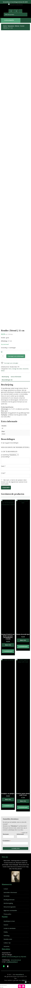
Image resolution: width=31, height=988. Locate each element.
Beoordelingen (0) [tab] (7, 380)
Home (5, 26)
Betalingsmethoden (9, 899)
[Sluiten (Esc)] (6, 985)
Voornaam (6, 834)
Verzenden (6, 896)
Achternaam (20, 834)
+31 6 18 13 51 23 (16, 960)
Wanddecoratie (8, 939)
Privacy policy (7, 914)
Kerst (9, 369)
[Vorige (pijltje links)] (0, 987)
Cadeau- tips (7, 943)
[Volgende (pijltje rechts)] (2, 987)
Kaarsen (6, 925)
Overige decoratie (17, 369)
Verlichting (6, 935)
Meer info (8, 645)
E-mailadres (7, 841)
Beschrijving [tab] (5, 376)
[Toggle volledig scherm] (2, 985)
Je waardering (5, 455)
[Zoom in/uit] (0, 985)
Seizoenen (11, 26)
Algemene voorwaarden (10, 910)
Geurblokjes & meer (9, 921)
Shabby (6, 932)
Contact (6, 889)
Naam (3, 466)
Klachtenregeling (8, 903)
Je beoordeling (5, 457)
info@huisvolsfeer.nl (12, 962)
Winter (17, 26)
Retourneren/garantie (10, 907)
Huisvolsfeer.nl (20, 974)
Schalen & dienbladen (10, 928)
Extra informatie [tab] (16, 376)
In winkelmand (8, 651)
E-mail (3, 473)
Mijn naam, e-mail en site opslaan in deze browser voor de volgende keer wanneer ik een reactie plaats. (14, 482)
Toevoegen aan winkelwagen (16, 356)
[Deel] (4, 985)
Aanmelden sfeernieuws (10, 892)
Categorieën (9, 20)
